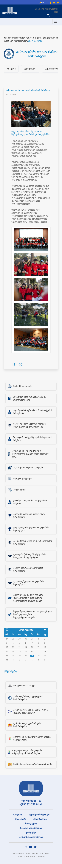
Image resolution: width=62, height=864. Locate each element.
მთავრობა (20, 819)
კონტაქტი (31, 832)
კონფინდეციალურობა (31, 837)
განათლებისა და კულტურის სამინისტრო (28, 90)
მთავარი (11, 69)
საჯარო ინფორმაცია (31, 828)
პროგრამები (40, 819)
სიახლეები (31, 823)
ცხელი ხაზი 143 (31, 800)
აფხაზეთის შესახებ (39, 814)
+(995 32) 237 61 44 (31, 804)
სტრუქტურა (30, 69)
